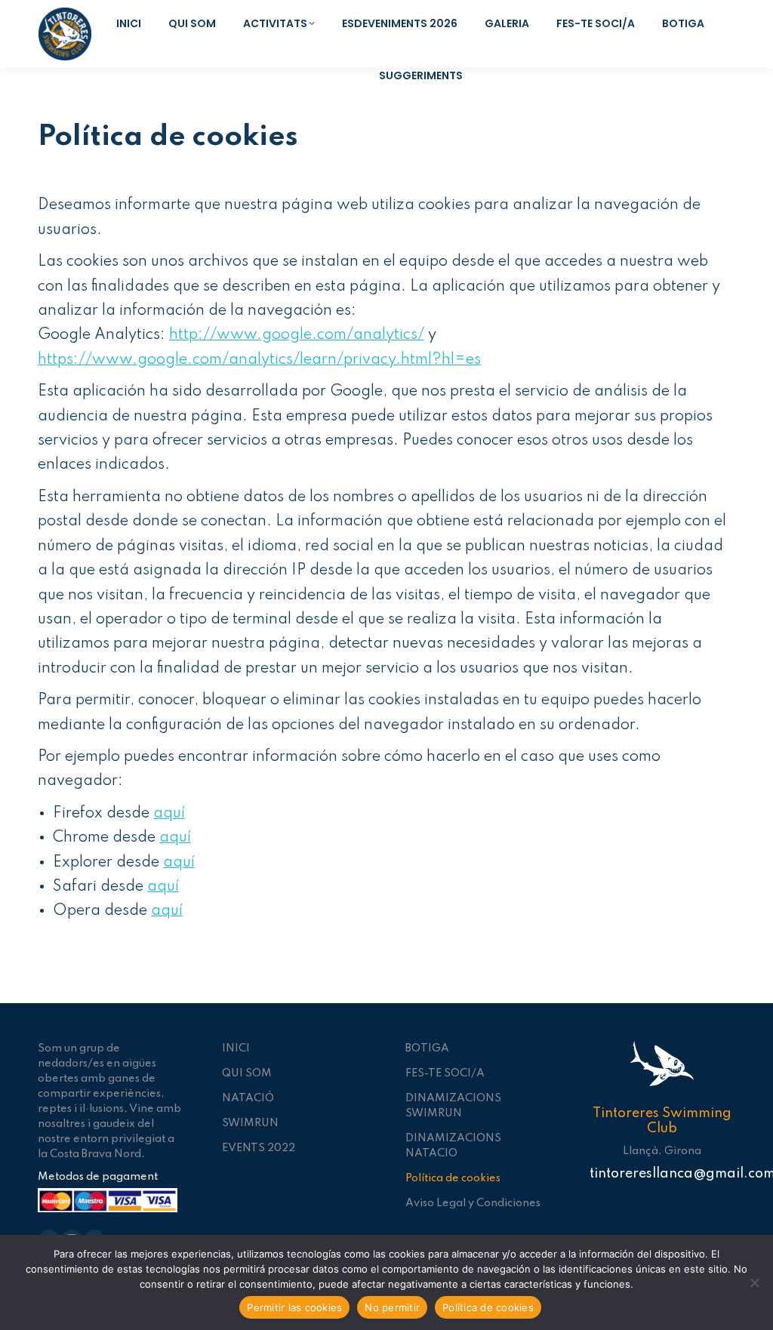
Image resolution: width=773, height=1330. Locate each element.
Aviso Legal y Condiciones (472, 1203)
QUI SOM (247, 1073)
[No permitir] (754, 1282)
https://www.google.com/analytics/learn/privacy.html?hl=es (259, 360)
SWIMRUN (250, 1123)
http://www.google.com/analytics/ (296, 335)
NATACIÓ (248, 1098)
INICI (236, 1048)
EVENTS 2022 (258, 1148)
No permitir (392, 1307)
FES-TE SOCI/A (445, 1073)
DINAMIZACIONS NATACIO (453, 1146)
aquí (169, 813)
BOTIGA (427, 1048)
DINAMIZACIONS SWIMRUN (453, 1106)
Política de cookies (452, 1178)
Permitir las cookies (294, 1307)
